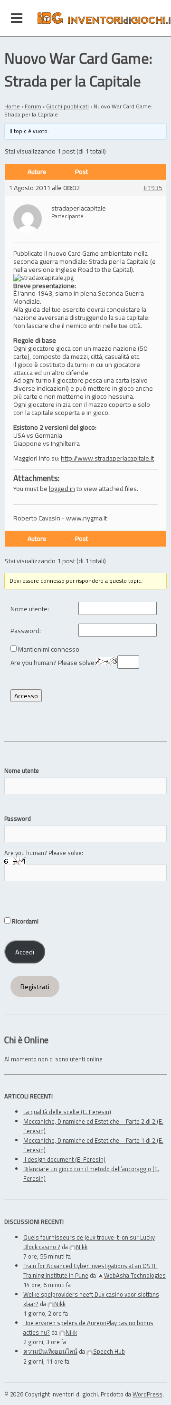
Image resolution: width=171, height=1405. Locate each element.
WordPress (147, 1394)
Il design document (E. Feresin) (64, 1159)
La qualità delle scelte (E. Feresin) (67, 1111)
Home (12, 106)
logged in (62, 488)
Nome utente (21, 770)
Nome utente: (29, 609)
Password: (25, 631)
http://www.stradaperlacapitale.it (107, 458)
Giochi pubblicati (67, 106)
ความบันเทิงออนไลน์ (50, 1351)
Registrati (34, 987)
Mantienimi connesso (48, 649)
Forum (33, 106)
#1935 (152, 188)
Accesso (26, 696)
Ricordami (24, 921)
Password (17, 818)
